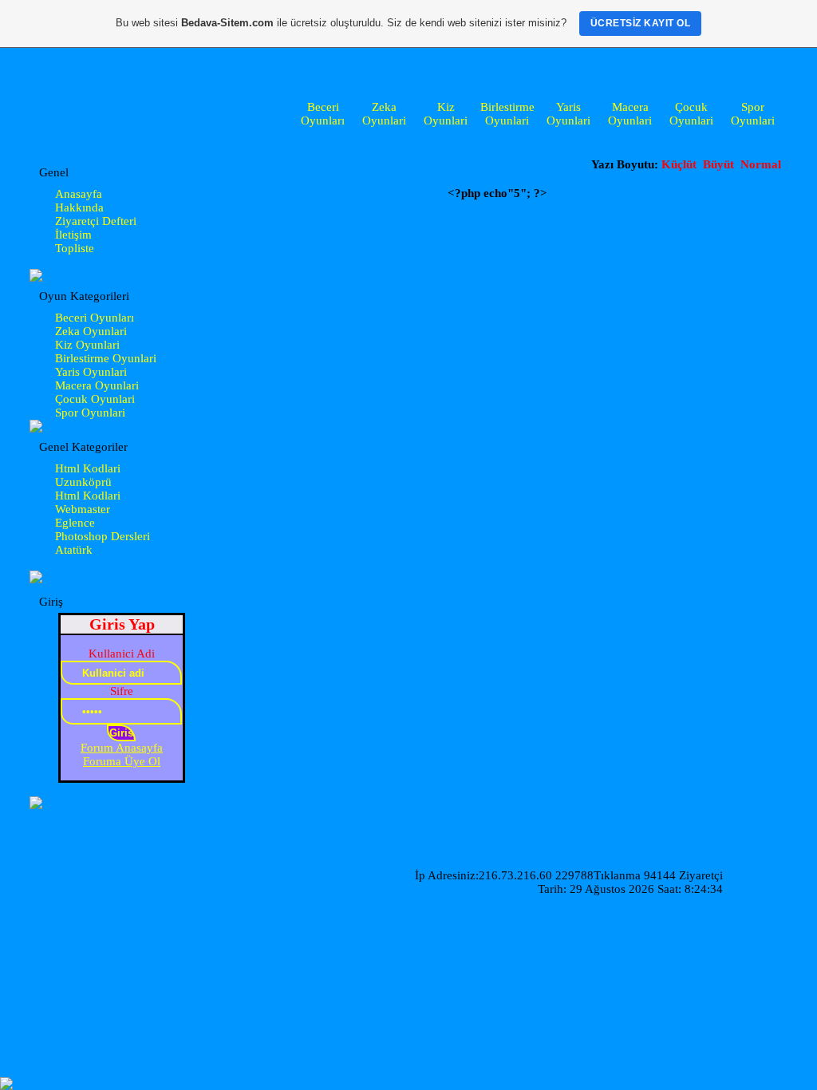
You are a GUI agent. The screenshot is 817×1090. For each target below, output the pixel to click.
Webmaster (82, 509)
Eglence (75, 522)
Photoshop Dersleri (102, 536)
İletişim (73, 234)
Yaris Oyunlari (568, 114)
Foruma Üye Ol (121, 761)
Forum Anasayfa (122, 747)
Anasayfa (78, 194)
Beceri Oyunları (323, 114)
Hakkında (79, 207)
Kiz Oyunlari (446, 114)
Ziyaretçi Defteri (95, 221)
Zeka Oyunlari (384, 114)
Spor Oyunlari (753, 114)
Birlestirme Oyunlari (507, 114)
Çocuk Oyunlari (691, 114)
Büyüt (720, 164)
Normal (760, 164)
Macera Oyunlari (630, 114)
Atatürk (74, 549)
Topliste (74, 248)
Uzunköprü (83, 482)
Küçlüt (679, 164)
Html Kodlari (87, 468)
